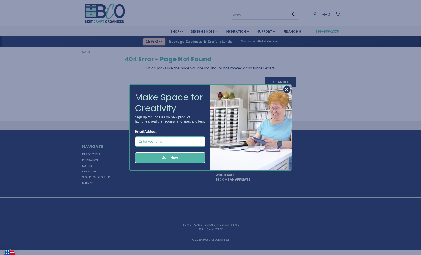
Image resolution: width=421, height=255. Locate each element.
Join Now (170, 158)
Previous (409, 241)
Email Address (146, 132)
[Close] (287, 89)
